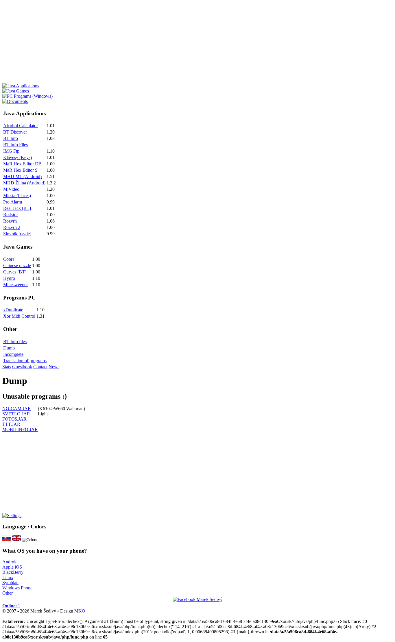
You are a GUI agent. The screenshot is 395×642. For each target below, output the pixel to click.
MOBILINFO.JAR (20, 429)
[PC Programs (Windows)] (27, 96)
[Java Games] (15, 90)
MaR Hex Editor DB (22, 163)
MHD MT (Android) (22, 176)
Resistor (10, 214)
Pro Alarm (12, 201)
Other (7, 593)
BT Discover (15, 131)
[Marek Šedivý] (197, 599)
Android (10, 561)
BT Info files (15, 341)
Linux (7, 577)
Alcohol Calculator (20, 125)
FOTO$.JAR (14, 419)
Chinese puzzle (17, 265)
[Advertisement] (175, 42)
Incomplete (13, 354)
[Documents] (15, 101)
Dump (9, 347)
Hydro (9, 278)
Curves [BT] (14, 271)
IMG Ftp (11, 151)
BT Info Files (15, 144)
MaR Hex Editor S (20, 170)
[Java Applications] (20, 85)
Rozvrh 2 (11, 227)
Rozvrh (10, 221)
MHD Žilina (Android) (24, 182)
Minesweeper (15, 284)
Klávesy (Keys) (17, 157)
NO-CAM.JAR (16, 408)
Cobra (8, 259)
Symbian (10, 582)
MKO (79, 610)
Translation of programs (25, 360)
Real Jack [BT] (17, 208)
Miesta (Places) (17, 195)
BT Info (10, 138)
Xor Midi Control (19, 316)
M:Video (11, 189)
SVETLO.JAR (16, 413)
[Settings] (11, 515)
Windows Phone (17, 587)
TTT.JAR (11, 424)
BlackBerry (12, 572)
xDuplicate (13, 309)
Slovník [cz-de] (17, 233)
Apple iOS (12, 567)
